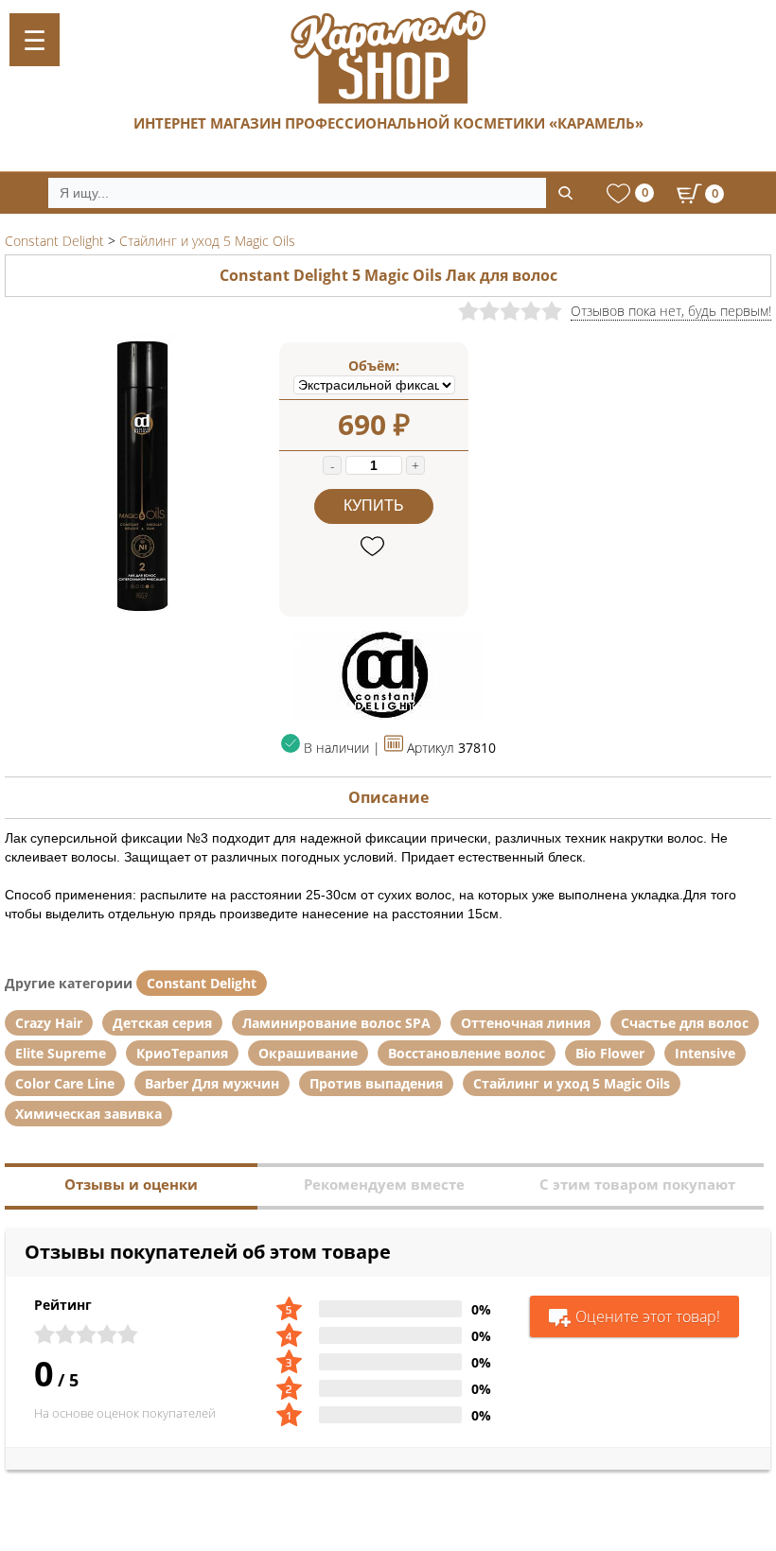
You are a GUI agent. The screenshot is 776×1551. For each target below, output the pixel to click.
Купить (374, 505)
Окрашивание (308, 1053)
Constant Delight (201, 983)
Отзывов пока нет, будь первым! (671, 311)
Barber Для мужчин (212, 1083)
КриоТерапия (182, 1053)
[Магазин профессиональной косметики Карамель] (388, 56)
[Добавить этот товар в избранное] (374, 547)
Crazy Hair (48, 1023)
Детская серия (162, 1023)
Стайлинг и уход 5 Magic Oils (571, 1083)
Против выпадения (376, 1083)
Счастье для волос (685, 1023)
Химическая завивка (88, 1114)
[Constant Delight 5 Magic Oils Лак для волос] (142, 611)
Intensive (705, 1053)
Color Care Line (65, 1083)
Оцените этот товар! (647, 1316)
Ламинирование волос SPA (336, 1023)
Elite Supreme (60, 1053)
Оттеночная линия (526, 1023)
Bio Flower (609, 1053)
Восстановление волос (466, 1053)
